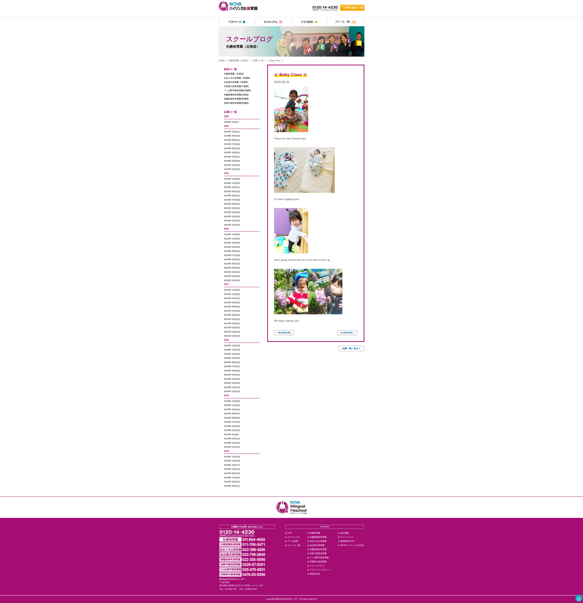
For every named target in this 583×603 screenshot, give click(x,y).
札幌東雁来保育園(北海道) (236, 95)
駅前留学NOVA (347, 541)
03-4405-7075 (231, 589)
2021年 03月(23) (232, 327)
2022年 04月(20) (232, 268)
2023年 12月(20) (232, 179)
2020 (226, 340)
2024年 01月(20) (232, 169)
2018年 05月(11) (232, 486)
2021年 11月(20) (232, 294)
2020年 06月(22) (232, 371)
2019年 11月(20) (232, 405)
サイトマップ (346, 537)
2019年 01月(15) (232, 447)
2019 (226, 395)
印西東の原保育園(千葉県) (236, 86)
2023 (226, 173)
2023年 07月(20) (232, 200)
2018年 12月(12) (232, 457)
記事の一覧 (258, 60)
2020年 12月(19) (232, 346)
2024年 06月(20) (232, 148)
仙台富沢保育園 (317, 545)
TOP (289, 533)
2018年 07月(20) (232, 477)
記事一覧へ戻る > (351, 348)
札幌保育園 (315, 533)
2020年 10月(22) (232, 354)
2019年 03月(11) (232, 438)
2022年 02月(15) (232, 276)
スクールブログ (317, 566)
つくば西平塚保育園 (319, 557)
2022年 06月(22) (232, 259)
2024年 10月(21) (232, 132)
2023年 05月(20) (232, 208)
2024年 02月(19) (232, 165)
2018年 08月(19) (232, 473)
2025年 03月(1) (231, 122)
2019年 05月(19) (232, 430)
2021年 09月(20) (232, 302)
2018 (226, 451)
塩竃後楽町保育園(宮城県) (236, 99)
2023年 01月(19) (232, 225)
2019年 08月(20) (232, 418)
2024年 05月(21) (232, 152)
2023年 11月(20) (232, 183)
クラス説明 (292, 541)
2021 (226, 284)
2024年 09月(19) (232, 136)
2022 (226, 228)
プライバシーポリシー (320, 570)
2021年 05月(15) (232, 319)
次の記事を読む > (347, 333)
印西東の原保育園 (318, 562)
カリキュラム (293, 537)
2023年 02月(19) (232, 221)
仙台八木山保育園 (318, 541)
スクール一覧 (293, 545)
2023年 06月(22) (232, 204)
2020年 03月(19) (232, 383)
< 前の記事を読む (284, 333)
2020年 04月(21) (232, 379)
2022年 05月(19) (232, 264)
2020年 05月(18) (232, 375)
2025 (226, 116)
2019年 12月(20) (232, 401)
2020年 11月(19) (232, 350)
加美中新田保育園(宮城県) (236, 103)
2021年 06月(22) (232, 315)
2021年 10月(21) (232, 298)
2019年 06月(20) (232, 426)
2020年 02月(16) (232, 387)
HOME (222, 60)
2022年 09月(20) (232, 247)
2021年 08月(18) (232, 307)
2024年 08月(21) (232, 140)
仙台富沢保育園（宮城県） (236, 82)
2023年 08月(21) (232, 195)
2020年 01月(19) (232, 391)
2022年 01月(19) (232, 280)
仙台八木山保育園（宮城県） (238, 78)
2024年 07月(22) (232, 144)
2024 (226, 126)
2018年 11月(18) (232, 461)
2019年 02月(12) (232, 443)
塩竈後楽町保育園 (318, 549)
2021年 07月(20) (232, 311)
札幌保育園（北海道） (239, 60)
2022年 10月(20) (232, 243)
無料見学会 (315, 574)
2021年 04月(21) (232, 323)
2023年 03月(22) (232, 216)
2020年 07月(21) (232, 366)
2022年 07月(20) (232, 255)
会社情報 (344, 533)
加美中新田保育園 (318, 553)
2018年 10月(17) (232, 465)
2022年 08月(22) (232, 251)
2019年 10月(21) (232, 409)
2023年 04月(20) (232, 212)
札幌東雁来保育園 (318, 537)
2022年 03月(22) (232, 272)
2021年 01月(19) (232, 336)
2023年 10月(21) (232, 187)
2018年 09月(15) (232, 469)
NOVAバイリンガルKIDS (352, 545)
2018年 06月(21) (232, 482)
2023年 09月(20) (232, 191)
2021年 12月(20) (232, 290)
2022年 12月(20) (232, 234)
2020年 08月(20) (232, 362)
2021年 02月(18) (232, 332)
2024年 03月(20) (232, 161)
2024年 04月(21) (232, 157)
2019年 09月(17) (232, 413)
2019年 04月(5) (231, 434)
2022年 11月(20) (232, 239)
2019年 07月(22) (232, 422)
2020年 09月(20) (232, 358)
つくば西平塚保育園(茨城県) (237, 90)
